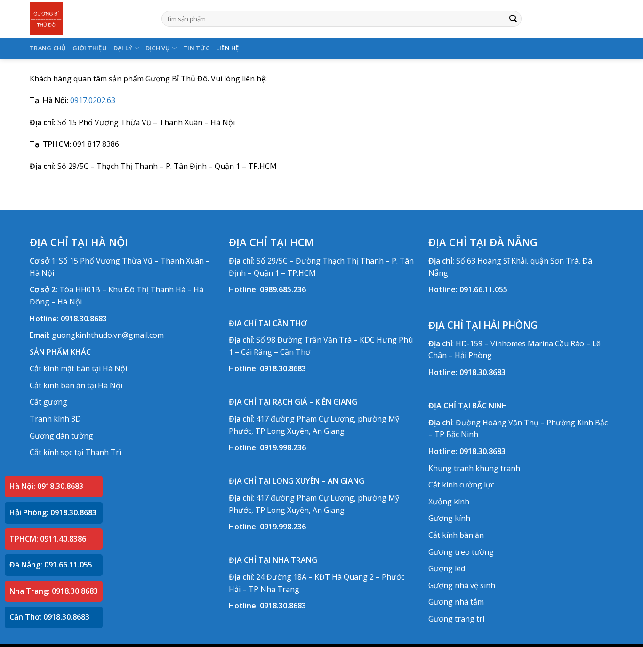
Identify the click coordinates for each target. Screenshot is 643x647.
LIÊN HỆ (227, 48)
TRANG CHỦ (48, 48)
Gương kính (449, 518)
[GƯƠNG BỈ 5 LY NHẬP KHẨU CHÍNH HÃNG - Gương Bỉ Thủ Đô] (88, 19)
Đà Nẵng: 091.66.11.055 (50, 564)
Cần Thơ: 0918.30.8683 (49, 617)
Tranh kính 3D (55, 419)
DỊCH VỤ (157, 48)
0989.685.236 (283, 289)
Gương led (446, 568)
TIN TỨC (196, 48)
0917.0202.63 (92, 100)
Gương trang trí (456, 619)
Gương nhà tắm (456, 602)
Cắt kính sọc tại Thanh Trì (75, 452)
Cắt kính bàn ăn (456, 535)
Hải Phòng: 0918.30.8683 (52, 512)
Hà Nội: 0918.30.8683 (46, 486)
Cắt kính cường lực (461, 484)
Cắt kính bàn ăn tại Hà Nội (76, 385)
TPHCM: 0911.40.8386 (47, 539)
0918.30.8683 (84, 318)
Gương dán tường (61, 436)
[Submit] (513, 19)
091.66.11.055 (483, 289)
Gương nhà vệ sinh (461, 585)
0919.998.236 (283, 447)
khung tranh (497, 468)
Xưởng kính (448, 501)
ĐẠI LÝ (123, 48)
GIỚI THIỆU (89, 48)
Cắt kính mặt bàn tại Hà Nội (78, 368)
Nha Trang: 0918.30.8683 (53, 591)
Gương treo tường (461, 552)
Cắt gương (48, 402)
